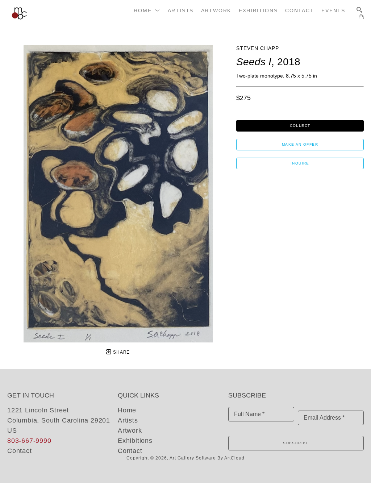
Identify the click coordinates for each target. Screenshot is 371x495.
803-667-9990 (29, 440)
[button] (147, 10)
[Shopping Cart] (361, 17)
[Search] (359, 10)
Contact (19, 450)
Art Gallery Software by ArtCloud (207, 458)
